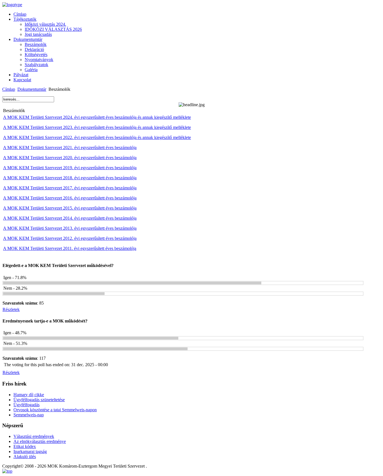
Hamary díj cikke (28, 394)
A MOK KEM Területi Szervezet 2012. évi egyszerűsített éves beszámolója (70, 238)
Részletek (11, 309)
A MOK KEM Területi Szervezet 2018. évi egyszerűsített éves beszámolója (70, 177)
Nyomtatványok (39, 59)
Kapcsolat (22, 79)
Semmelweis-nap (28, 414)
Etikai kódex (24, 446)
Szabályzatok (36, 64)
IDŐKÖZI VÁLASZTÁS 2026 (53, 29)
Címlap (19, 14)
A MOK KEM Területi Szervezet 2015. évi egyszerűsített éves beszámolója (70, 208)
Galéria (31, 69)
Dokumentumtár (27, 39)
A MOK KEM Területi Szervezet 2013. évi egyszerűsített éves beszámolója (70, 228)
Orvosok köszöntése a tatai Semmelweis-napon (55, 409)
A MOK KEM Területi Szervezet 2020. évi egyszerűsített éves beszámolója (70, 157)
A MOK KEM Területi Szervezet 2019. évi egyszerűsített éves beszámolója (70, 167)
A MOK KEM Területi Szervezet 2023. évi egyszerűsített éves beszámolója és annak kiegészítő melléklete (97, 127)
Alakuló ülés (24, 456)
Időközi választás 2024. (45, 24)
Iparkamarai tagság (30, 451)
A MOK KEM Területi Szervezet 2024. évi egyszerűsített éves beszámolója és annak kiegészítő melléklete (97, 117)
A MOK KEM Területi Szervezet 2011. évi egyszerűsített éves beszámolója (69, 248)
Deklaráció (34, 49)
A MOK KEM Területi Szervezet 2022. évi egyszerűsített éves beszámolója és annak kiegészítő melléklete (97, 137)
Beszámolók (36, 44)
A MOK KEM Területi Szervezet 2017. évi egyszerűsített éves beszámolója (70, 187)
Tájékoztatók (24, 19)
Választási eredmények (33, 436)
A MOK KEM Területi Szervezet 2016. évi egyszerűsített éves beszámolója (70, 198)
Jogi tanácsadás (38, 34)
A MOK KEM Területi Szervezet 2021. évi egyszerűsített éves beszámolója (70, 147)
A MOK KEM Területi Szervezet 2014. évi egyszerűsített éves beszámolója (70, 218)
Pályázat (20, 74)
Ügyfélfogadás (26, 404)
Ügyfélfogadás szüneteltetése (39, 399)
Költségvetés (36, 54)
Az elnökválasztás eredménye (39, 441)
